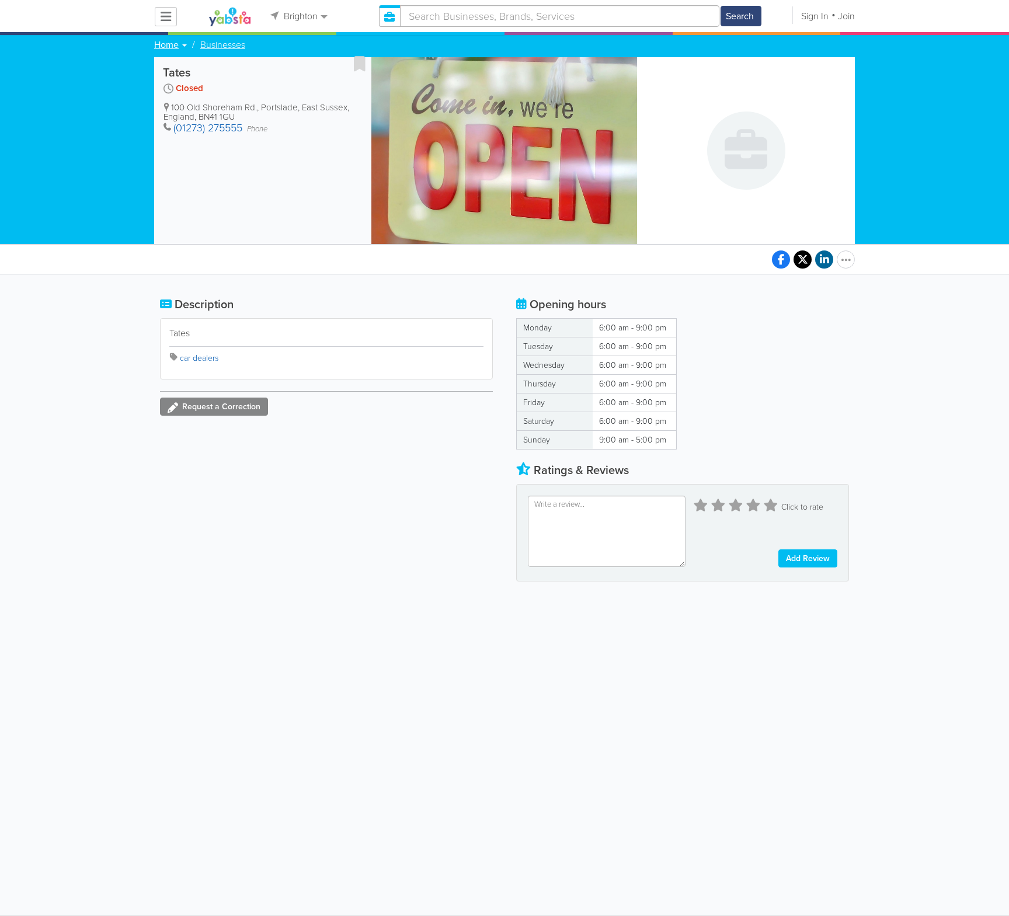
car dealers (199, 358)
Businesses (222, 45)
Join (846, 16)
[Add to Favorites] (360, 63)
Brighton (299, 16)
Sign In (815, 16)
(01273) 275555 (207, 127)
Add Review (808, 558)
